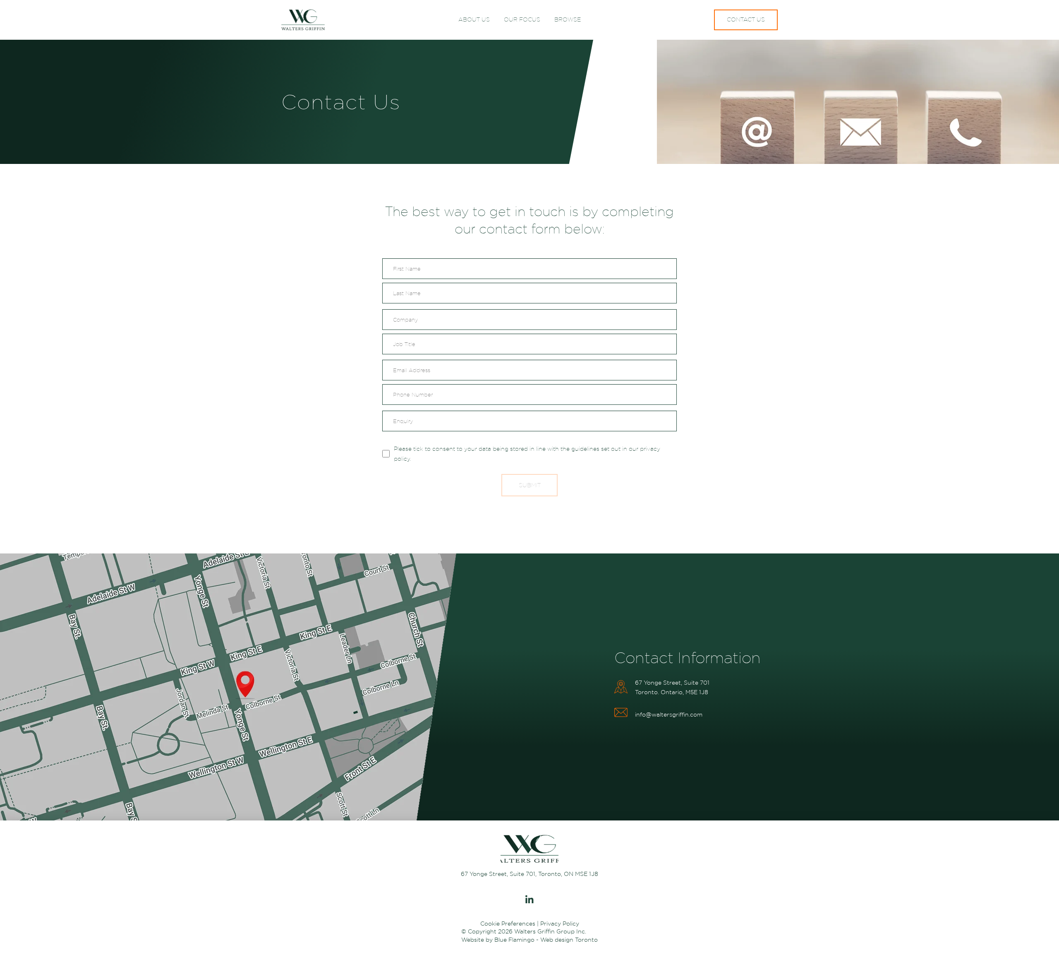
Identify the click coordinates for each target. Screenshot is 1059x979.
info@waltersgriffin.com (668, 714)
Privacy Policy (559, 923)
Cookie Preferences (507, 923)
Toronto (586, 939)
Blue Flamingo (514, 939)
